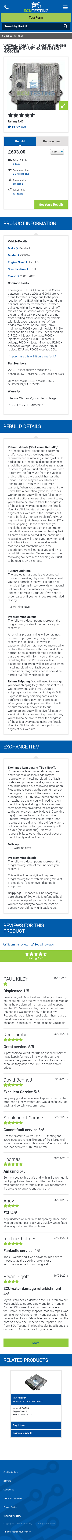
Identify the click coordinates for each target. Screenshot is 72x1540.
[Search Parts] (65, 26)
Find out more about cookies (17, 1532)
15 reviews (18, 126)
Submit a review (17, 944)
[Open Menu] (65, 7)
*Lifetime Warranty (12, 1516)
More (36, 1343)
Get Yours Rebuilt (51, 204)
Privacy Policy (10, 1507)
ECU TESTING (36, 10)
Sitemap (7, 1481)
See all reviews (44, 944)
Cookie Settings (10, 1472)
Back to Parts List (13, 35)
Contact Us (8, 1490)
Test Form (36, 17)
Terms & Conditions (12, 1498)
